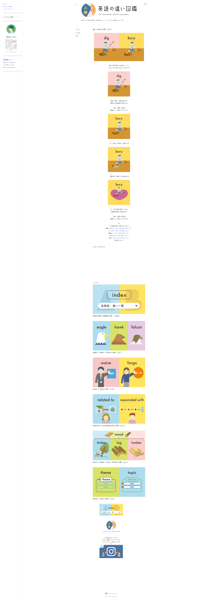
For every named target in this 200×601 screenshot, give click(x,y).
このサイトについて (8, 9)
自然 (77, 36)
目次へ (122, 240)
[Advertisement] (111, 267)
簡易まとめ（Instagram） (9, 62)
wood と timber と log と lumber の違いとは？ (110, 462)
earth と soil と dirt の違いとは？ (120, 230)
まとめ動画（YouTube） (9, 65)
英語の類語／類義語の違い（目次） (107, 316)
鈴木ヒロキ (11, 37)
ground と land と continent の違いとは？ (120, 228)
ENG (126, 110)
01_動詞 (78, 33)
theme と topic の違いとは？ (104, 499)
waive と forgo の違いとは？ (104, 389)
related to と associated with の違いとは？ (109, 426)
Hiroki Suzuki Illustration (9, 67)
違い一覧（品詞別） (8, 6)
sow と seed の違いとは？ (122, 233)
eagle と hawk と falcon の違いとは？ (107, 352)
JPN (123, 110)
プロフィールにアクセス (11, 52)
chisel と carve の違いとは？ (121, 238)
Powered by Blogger (112, 593)
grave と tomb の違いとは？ (120, 235)
